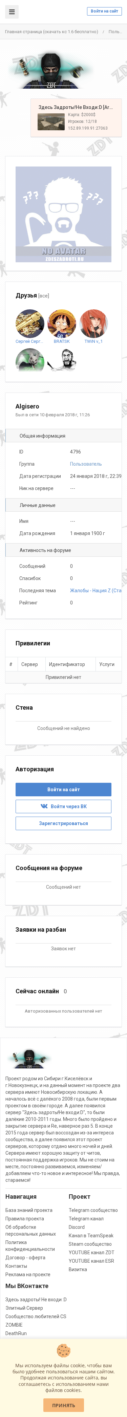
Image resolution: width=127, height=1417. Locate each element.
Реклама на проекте (27, 1274)
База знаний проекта (28, 1210)
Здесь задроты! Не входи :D (36, 1299)
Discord (77, 1227)
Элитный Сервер (24, 1308)
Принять (63, 1405)
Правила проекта (24, 1218)
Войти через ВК (67, 806)
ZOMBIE (14, 1325)
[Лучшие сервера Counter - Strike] (51, 69)
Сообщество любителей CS (35, 1316)
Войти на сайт (104, 11)
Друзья (32, 295)
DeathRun (16, 1333)
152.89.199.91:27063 (88, 128)
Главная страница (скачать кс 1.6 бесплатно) (51, 31)
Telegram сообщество (93, 1210)
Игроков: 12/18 (82, 121)
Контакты (16, 1266)
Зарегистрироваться (63, 823)
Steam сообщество (90, 1244)
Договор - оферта (25, 1257)
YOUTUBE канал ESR (91, 1261)
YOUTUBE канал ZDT (91, 1252)
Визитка (78, 1269)
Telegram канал (86, 1218)
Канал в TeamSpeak (91, 1235)
